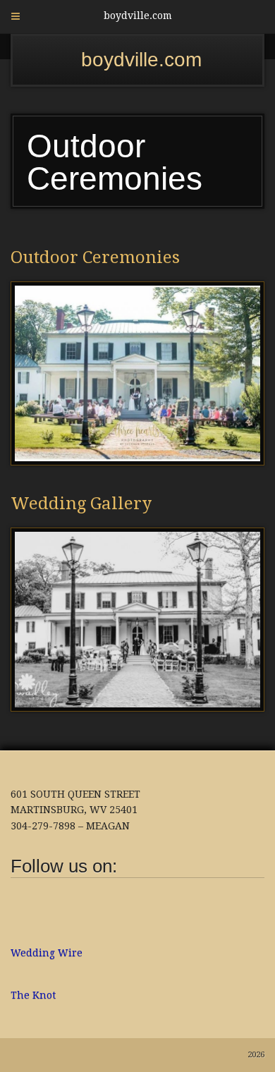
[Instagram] (45, 909)
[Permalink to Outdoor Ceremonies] (137, 373)
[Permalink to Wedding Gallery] (137, 620)
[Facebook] (21, 909)
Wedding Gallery (81, 503)
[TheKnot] (95, 899)
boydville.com (141, 60)
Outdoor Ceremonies (95, 257)
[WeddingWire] (70, 899)
